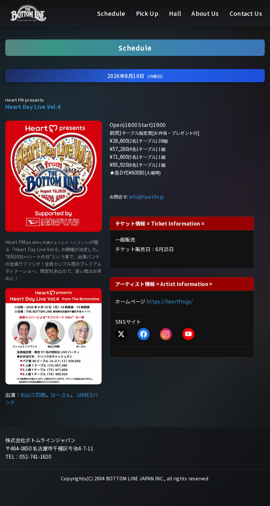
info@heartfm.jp (146, 197)
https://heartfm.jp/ (170, 301)
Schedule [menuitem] (111, 13)
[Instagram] (166, 334)
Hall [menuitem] (175, 13)
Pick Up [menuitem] (147, 13)
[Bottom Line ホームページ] (28, 13)
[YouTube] (188, 334)
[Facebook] (143, 334)
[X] (121, 334)
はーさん (61, 394)
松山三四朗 (33, 394)
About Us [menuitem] (205, 13)
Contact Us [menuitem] (246, 13)
